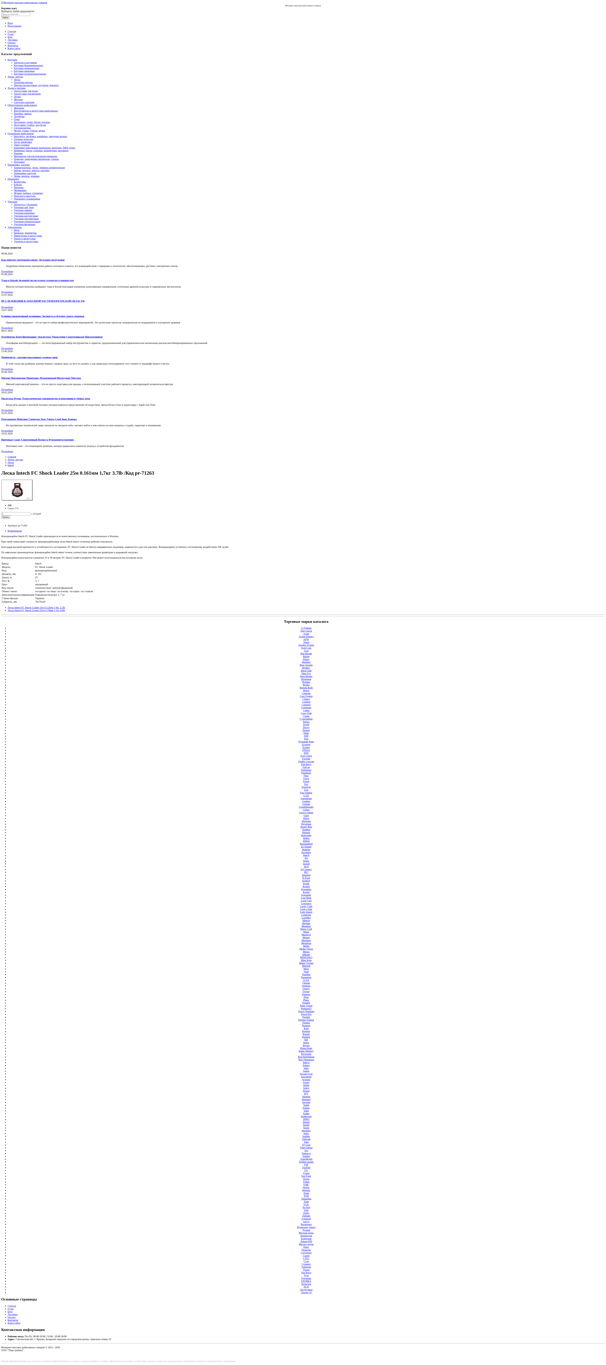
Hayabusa (306, 824)
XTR (306, 1196)
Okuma (306, 983)
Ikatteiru (306, 849)
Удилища (12, 201)
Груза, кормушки (23, 142)
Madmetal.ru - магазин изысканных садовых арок (29, 357)
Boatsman (306, 679)
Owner (306, 991)
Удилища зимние (23, 210)
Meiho (306, 946)
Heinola (306, 832)
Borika (306, 685)
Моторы (18, 99)
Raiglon (306, 1031)
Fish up (306, 767)
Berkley (306, 667)
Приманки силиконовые (27, 199)
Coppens (306, 704)
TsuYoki (306, 1167)
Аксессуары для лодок (26, 91)
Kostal (306, 892)
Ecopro (306, 747)
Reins (306, 1042)
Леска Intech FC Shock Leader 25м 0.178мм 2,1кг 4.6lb (36, 610)
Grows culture (306, 812)
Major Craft (306, 929)
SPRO (306, 1119)
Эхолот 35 (306, 1292)
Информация (15, 531)
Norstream (306, 977)
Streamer (306, 1130)
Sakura (306, 1065)
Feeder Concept (306, 761)
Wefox (306, 1187)
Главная (12, 31)
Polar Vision (306, 1005)
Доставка (13, 39)
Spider (306, 1113)
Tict (306, 1150)
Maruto (306, 937)
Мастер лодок (306, 1244)
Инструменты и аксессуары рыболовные (36, 110)
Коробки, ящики (23, 113)
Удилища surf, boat (24, 207)
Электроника (15, 227)
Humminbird (306, 844)
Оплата (11, 42)
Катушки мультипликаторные (30, 74)
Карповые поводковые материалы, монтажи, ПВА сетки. (44, 147)
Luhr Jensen (306, 912)
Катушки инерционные (26, 68)
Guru (306, 815)
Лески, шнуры (15, 76)
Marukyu (306, 934)
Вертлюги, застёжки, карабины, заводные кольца (40, 136)
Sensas (306, 1091)
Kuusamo (306, 895)
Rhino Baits (306, 1048)
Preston (306, 1022)
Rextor (306, 1045)
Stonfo (306, 1125)
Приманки (13, 179)
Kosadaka (306, 889)
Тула (306, 1275)
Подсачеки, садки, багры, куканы (32, 122)
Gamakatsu (306, 798)
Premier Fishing (306, 1020)
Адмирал (306, 1218)
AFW (306, 639)
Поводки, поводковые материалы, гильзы (36, 159)
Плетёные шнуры (23, 82)
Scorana (306, 1079)
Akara (306, 642)
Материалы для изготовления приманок (35, 156)
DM (306, 736)
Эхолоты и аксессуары (26, 241)
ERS (306, 753)
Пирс (306, 1247)
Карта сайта (14, 48)
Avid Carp (306, 648)
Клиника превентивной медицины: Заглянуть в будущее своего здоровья (42, 316)
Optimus (306, 986)
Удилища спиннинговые (27, 221)
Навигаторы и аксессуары (28, 235)
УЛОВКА (306, 1281)
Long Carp (306, 900)
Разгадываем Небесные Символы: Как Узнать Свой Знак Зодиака (39, 419)
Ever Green (306, 756)
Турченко (306, 1278)
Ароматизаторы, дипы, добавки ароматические (39, 167)
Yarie (306, 1201)
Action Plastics (306, 636)
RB (306, 1039)
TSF (306, 1164)
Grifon (306, 809)
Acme (306, 633)
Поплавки (19, 162)
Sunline (306, 1136)
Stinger (306, 1122)
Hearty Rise (306, 826)
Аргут (306, 1221)
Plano (306, 1000)
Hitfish (306, 841)
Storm (306, 1127)
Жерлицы (19, 108)
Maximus (306, 940)
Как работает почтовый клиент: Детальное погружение (33, 260)
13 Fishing (306, 628)
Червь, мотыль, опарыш (26, 176)
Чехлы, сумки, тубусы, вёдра (29, 130)
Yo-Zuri (306, 1207)
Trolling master (306, 1162)
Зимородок (306, 1235)
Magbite (306, 923)
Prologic (306, 1025)
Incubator (306, 852)
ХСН (306, 1286)
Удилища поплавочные (26, 218)
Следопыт (306, 1252)
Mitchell (306, 966)
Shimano (306, 1099)
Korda (306, 883)
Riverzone (306, 1054)
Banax (306, 659)
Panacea (306, 994)
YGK (306, 1204)
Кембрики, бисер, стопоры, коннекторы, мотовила (41, 150)
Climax (306, 699)
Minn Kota (306, 960)
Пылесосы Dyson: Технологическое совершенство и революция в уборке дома (45, 398)
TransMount (306, 1159)
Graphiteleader (306, 807)
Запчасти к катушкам (25, 62)
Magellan (306, 926)
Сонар (306, 1255)
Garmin (306, 804)
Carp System (306, 696)
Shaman (306, 1096)
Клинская (306, 1238)
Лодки (17, 96)
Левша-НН (306, 1241)
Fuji (306, 790)
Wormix (306, 1190)
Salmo (306, 1071)
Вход (10, 23)
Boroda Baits (306, 687)
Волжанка (306, 1224)
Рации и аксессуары (25, 238)
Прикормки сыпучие (25, 173)
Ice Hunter (306, 846)
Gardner (306, 801)
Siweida (306, 1102)
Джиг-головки (22, 145)
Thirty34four (306, 1147)
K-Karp (306, 878)
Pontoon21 (306, 1008)
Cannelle (306, 693)
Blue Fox (306, 673)
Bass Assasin (306, 665)
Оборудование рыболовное (22, 105)
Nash (306, 971)
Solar (306, 1110)
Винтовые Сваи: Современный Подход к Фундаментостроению (37, 439)
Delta (306, 733)
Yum (306, 1210)
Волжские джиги (306, 1227)
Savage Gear (306, 1074)
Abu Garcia (306, 631)
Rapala (306, 1034)
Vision (306, 1181)
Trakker (306, 1156)
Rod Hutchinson (306, 1056)
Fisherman (306, 770)
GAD (306, 795)
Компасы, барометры (25, 233)
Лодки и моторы (16, 88)
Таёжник (306, 1267)
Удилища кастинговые (26, 216)
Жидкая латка (306, 1233)
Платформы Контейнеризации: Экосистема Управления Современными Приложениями (52, 337)
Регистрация (14, 26)
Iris (306, 858)
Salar (306, 1068)
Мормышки (20, 190)
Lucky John (306, 909)
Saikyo (306, 1062)
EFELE (306, 750)
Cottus (306, 710)
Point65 (306, 1003)
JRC (306, 872)
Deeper (306, 730)
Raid (306, 1028)
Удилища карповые (24, 213)
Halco (306, 818)
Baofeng (306, 662)
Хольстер (306, 1284)
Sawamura (306, 1076)
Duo (306, 738)
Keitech (306, 880)
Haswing (306, 821)
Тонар (306, 1269)
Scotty (306, 1082)
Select (306, 1088)
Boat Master (306, 676)
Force (306, 778)
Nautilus (306, 974)
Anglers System (306, 645)
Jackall (306, 863)
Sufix (306, 1133)
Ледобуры (19, 116)
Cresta (306, 716)
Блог (10, 37)
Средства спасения (24, 102)
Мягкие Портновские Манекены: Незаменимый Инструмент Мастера (41, 378)
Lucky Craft (306, 906)
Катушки (12, 59)
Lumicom (306, 915)
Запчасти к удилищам (25, 204)
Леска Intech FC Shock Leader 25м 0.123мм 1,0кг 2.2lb (36, 607)
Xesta (306, 1193)
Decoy (306, 727)
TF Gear (306, 1145)
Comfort (306, 702)
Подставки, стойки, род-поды (30, 125)
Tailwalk (306, 1139)
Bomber (306, 682)
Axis (306, 650)
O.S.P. (306, 980)
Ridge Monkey (306, 1051)
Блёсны (18, 184)
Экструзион (306, 1289)
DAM (306, 724)
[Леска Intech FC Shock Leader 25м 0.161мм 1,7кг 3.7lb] (17, 500)
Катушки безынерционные (28, 65)
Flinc (306, 775)
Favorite (306, 758)
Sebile (306, 1085)
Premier (306, 1017)
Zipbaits (306, 1216)
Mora (306, 968)
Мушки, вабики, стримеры (28, 193)
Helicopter (306, 835)
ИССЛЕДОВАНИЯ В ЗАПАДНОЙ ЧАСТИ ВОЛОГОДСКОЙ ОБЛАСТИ (42, 301)
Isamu (306, 861)
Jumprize (306, 875)
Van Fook (306, 1176)
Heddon (306, 829)
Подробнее (7, 271)
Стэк (306, 1261)
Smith (306, 1105)
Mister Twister (306, 963)
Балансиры (20, 181)
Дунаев (306, 1230)
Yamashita (306, 1198)
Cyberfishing (306, 719)
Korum (306, 886)
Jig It (306, 866)
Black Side (306, 670)
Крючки (18, 153)
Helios (306, 838)
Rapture (306, 1037)
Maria (306, 932)
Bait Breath (306, 653)
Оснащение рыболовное (21, 133)
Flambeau (306, 773)
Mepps (306, 951)
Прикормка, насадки (19, 164)
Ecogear (306, 744)
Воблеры (19, 187)
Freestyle (306, 787)
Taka (306, 1142)
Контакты (13, 45)
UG (306, 1170)
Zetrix (306, 1213)
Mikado (306, 954)
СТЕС (306, 1258)
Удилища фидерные (24, 224)
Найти (5, 17)
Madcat (306, 920)
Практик (306, 1250)
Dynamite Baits (306, 741)
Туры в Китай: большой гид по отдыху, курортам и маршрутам (37, 280)
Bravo (306, 690)
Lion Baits (306, 897)
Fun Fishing (306, 792)
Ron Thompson (306, 1059)
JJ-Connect (306, 869)
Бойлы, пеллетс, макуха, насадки (31, 170)
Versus (306, 1179)
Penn (306, 997)
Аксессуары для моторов (27, 93)
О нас (11, 34)
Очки (17, 119)
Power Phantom (306, 1011)
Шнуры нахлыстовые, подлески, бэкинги (36, 85)
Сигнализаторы (22, 128)
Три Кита (306, 1272)
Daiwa (306, 721)
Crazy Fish (306, 713)
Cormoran (306, 707)
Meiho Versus (306, 949)
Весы (17, 230)
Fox (306, 784)
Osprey (306, 988)
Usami (306, 1173)
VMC (306, 1184)
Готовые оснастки (23, 139)
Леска (17, 79)
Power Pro (306, 1014)
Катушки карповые (24, 71)
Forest (306, 781)
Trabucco (306, 1153)
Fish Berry (306, 764)
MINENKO (306, 957)
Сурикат (306, 1264)
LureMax (306, 917)
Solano (306, 1108)
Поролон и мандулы (25, 196)
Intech (11, 465)
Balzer (306, 656)
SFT (306, 1093)
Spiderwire (306, 1116)
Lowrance (306, 903)
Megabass (306, 943)
